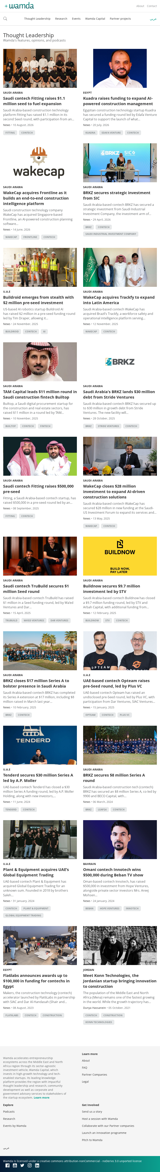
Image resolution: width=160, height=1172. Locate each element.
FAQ (84, 1067)
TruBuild (11, 620)
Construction (52, 1015)
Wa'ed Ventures (34, 620)
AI (44, 331)
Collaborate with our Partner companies (108, 1126)
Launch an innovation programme (104, 1133)
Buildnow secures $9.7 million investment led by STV (111, 588)
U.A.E (6, 291)
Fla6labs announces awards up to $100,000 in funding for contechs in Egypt (36, 981)
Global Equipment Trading (23, 915)
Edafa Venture (111, 132)
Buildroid (12, 331)
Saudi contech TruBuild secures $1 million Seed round (36, 588)
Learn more (41, 1097)
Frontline (30, 237)
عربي (153, 18)
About (140, 6)
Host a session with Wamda (100, 1119)
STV (107, 620)
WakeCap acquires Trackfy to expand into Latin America (119, 300)
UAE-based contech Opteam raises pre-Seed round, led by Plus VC (116, 683)
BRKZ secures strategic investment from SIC (116, 195)
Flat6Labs (11, 1015)
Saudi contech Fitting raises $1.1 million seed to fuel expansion (34, 101)
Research (61, 18)
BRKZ (88, 227)
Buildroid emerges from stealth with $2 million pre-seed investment (38, 300)
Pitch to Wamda (92, 1140)
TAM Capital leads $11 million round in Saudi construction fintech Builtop (40, 394)
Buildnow (92, 620)
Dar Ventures (59, 620)
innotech (132, 908)
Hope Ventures (109, 908)
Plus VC (125, 715)
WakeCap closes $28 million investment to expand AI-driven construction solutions (114, 491)
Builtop (10, 426)
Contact (152, 6)
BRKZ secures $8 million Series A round (114, 777)
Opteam (90, 715)
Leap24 (102, 809)
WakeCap (11, 237)
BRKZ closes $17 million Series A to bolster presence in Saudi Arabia (36, 683)
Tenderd (11, 809)
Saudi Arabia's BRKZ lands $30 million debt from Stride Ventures (119, 394)
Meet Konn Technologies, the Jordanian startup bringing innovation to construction (119, 981)
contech (27, 132)
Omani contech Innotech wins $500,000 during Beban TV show (113, 872)
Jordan (88, 970)
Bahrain (89, 864)
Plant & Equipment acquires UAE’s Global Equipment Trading (36, 872)
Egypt (87, 92)
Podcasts (9, 1111)
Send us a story (92, 1111)
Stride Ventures (108, 426)
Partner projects (120, 18)
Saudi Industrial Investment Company (110, 234)
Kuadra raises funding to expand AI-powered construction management (118, 101)
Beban (89, 908)
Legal (85, 1081)
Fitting (10, 132)
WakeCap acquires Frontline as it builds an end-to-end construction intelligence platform (36, 198)
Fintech (45, 426)
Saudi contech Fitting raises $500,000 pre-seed (38, 488)
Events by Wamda (14, 1126)
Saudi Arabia (13, 92)
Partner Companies (94, 1074)
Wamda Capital (95, 18)
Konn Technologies (98, 1022)
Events (76, 18)
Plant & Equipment (35, 908)
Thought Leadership (37, 18)
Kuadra (90, 132)
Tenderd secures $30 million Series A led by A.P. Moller (38, 777)
